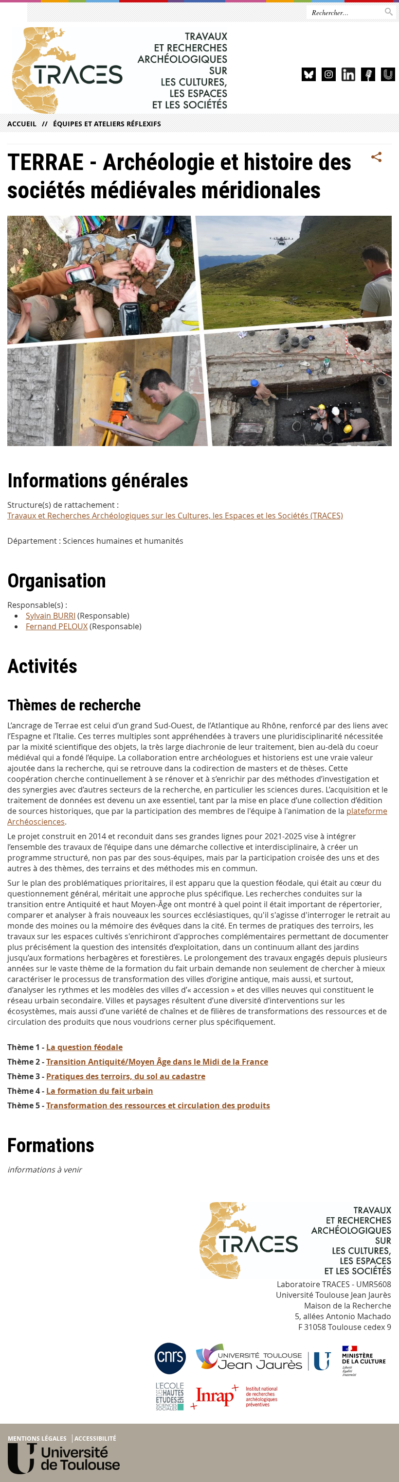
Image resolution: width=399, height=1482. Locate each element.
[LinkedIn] (349, 76)
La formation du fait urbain (99, 1091)
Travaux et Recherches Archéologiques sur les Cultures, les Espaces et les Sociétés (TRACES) (175, 515)
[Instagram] (329, 76)
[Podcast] (368, 76)
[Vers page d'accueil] (120, 70)
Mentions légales (37, 1438)
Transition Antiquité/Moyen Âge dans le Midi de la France (157, 1061)
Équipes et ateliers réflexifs (107, 123)
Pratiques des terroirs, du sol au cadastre (125, 1076)
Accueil (21, 123)
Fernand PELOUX (57, 626)
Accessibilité (95, 1438)
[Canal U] (388, 76)
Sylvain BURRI (50, 615)
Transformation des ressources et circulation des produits (158, 1105)
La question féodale (84, 1047)
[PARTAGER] (376, 157)
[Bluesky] (309, 76)
